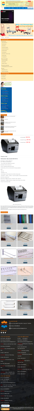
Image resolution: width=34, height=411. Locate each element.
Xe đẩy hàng (3, 76)
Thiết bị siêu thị (7, 37)
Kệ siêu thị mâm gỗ (5, 47)
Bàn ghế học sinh (4, 69)
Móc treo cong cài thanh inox (9, 241)
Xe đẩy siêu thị (4, 75)
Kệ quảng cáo (4, 52)
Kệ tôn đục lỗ (4, 44)
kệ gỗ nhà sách (4, 50)
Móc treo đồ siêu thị (8, 292)
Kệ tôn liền (3, 45)
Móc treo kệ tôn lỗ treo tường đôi (25, 310)
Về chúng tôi (6, 8)
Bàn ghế (3, 68)
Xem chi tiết (8, 228)
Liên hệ (26, 8)
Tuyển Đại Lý (23, 8)
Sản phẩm (9, 8)
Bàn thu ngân (4, 78)
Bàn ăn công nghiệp (5, 71)
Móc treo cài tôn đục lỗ (25, 275)
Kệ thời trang (4, 55)
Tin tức (19, 8)
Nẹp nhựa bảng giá (8, 223)
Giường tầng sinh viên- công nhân (7, 66)
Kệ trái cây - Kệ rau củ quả (6, 53)
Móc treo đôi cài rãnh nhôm (8, 258)
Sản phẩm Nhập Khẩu (5, 73)
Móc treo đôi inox (25, 292)
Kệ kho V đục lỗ (4, 63)
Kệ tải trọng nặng (4, 60)
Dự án (17, 8)
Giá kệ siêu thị (4, 41)
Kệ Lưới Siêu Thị (4, 42)
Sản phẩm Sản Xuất (5, 39)
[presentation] (32, 31)
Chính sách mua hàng (13, 8)
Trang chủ (2, 8)
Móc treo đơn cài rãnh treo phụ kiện (25, 258)
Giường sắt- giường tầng (5, 65)
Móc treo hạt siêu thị (25, 241)
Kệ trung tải (4, 61)
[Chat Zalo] (2, 406)
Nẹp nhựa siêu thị (25, 223)
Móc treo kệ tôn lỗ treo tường (9, 310)
